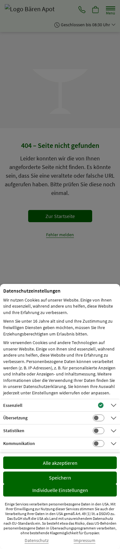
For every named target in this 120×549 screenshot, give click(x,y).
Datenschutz (37, 540)
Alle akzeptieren (60, 463)
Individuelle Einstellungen (60, 490)
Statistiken (13, 430)
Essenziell (12, 405)
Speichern (60, 477)
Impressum (84, 540)
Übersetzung (15, 418)
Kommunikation (19, 443)
